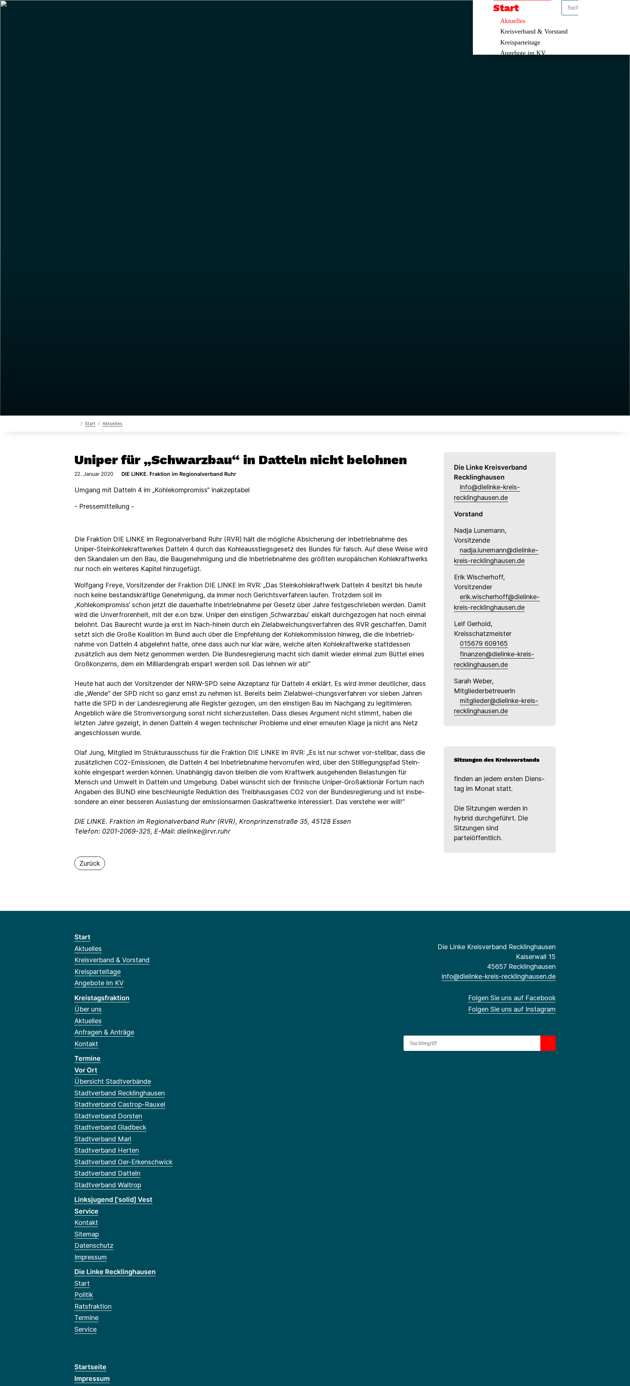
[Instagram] (90, 15)
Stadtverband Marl (102, 1139)
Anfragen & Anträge (104, 1032)
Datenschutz (93, 1245)
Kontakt (86, 1044)
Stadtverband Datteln (107, 1173)
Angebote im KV (523, 53)
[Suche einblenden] (593, 15)
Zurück (89, 863)
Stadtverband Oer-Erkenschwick (123, 1162)
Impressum (90, 1257)
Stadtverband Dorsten (108, 1116)
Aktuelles (112, 423)
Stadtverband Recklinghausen (119, 1093)
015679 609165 (484, 643)
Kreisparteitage (520, 42)
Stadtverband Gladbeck (110, 1127)
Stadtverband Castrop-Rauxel (119, 1104)
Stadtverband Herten (106, 1150)
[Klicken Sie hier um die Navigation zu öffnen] (615, 15)
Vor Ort (85, 1070)
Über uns (88, 1009)
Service (86, 1211)
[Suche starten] (548, 1043)
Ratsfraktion (93, 1306)
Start (90, 423)
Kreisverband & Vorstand (534, 31)
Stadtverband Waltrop (107, 1185)
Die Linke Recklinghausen (115, 1272)
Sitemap (86, 1234)
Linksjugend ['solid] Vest (113, 1199)
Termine (87, 1058)
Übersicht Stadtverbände (112, 1081)
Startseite (90, 1367)
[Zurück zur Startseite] (76, 423)
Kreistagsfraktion (101, 998)
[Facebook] (78, 15)
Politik (83, 1294)
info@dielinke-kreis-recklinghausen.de (499, 976)
